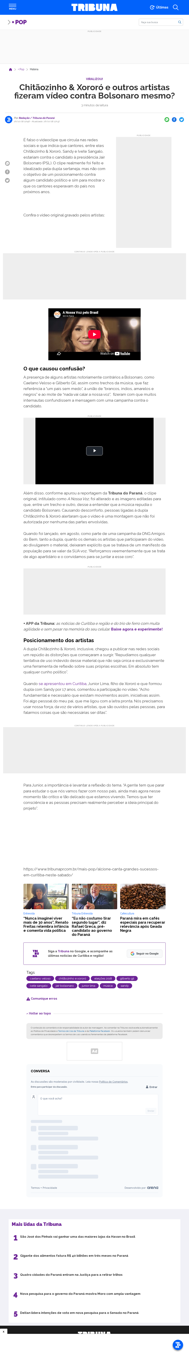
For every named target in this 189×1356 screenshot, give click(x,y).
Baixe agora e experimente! (137, 629)
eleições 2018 (103, 978)
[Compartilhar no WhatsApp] (166, 119)
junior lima (88, 985)
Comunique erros (43, 998)
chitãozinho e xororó (72, 978)
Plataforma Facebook (100, 1031)
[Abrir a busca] (175, 7)
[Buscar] (179, 22)
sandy (125, 985)
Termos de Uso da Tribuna (71, 1031)
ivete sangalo (39, 985)
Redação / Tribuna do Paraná (36, 117)
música (108, 985)
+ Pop (19, 22)
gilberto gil (127, 978)
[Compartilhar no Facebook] (174, 119)
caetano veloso (40, 978)
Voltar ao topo (40, 1013)
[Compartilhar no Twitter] (181, 119)
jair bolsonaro (65, 985)
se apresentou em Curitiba (62, 683)
